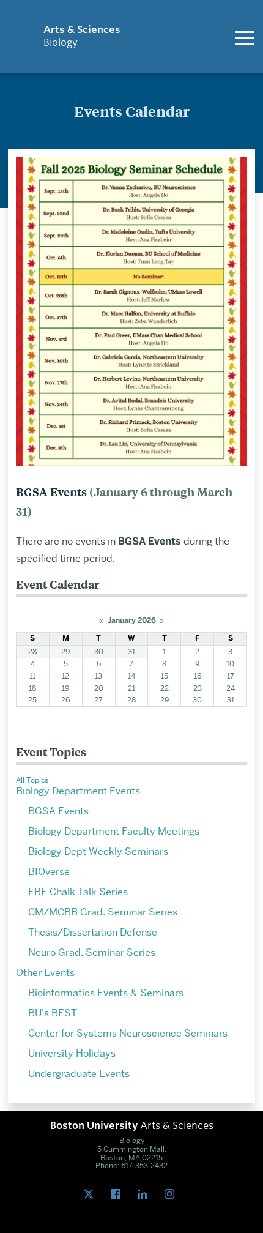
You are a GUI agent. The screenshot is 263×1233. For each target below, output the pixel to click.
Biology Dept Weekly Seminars (98, 851)
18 (32, 688)
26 (65, 699)
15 (164, 675)
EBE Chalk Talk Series (78, 891)
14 (131, 675)
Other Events (45, 972)
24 (230, 688)
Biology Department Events (78, 790)
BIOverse (49, 871)
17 (230, 675)
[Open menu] (244, 36)
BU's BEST (52, 1013)
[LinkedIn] (145, 1194)
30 (98, 651)
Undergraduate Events (79, 1073)
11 (32, 675)
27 (98, 699)
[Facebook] (118, 1194)
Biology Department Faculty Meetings (113, 831)
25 (32, 699)
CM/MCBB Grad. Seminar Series (102, 912)
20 (98, 688)
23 (197, 688)
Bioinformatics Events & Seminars (105, 992)
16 (197, 675)
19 (65, 688)
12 (65, 675)
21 (131, 688)
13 (98, 675)
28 (32, 651)
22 (164, 688)
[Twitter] (91, 1194)
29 (65, 651)
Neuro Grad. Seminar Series (91, 952)
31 (131, 651)
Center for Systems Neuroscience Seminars (128, 1033)
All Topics (32, 779)
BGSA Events (58, 811)
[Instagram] (172, 1194)
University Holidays (72, 1053)
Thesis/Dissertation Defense (92, 932)
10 (230, 663)
